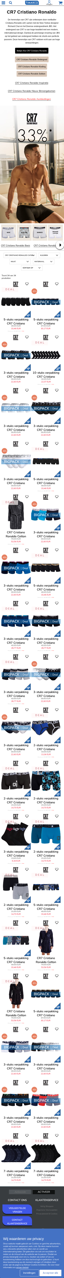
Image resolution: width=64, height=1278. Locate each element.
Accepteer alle (50, 1273)
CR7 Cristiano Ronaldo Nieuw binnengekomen (31, 91)
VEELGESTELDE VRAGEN (17, 1210)
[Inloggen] (49, 3)
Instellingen (29, 1273)
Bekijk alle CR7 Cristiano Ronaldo (32, 50)
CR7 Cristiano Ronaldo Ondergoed (32, 59)
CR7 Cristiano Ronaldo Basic (15, 245)
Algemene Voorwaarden (46, 1210)
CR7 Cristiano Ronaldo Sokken (31, 73)
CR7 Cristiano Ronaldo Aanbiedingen (31, 99)
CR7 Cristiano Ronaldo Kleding (32, 66)
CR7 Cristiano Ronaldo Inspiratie (31, 82)
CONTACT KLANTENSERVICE (17, 1221)
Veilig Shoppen (46, 1206)
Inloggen (49, 4)
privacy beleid (22, 1267)
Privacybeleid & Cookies (46, 1213)
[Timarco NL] (32, 2)
